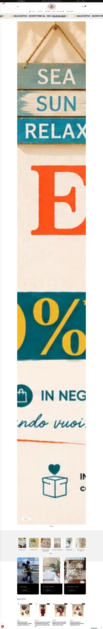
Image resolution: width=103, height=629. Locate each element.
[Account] (82, 6)
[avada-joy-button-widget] (2, 626)
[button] (18, 6)
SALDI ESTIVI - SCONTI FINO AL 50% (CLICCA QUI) (51, 1)
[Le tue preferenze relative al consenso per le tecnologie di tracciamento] (101, 627)
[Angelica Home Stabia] (51, 7)
